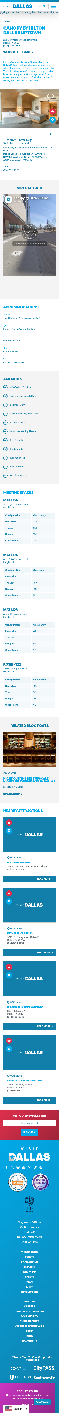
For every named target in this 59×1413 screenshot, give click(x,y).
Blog (29, 1336)
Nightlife (29, 1272)
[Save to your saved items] (52, 111)
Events (29, 1257)
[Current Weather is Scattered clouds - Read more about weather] (39, 6)
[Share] (50, 134)
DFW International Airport (17, 157)
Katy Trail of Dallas (20, 933)
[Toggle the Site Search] (46, 6)
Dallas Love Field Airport (16, 153)
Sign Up (28, 1132)
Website (9, 52)
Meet (29, 1287)
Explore (29, 1267)
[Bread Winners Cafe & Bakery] (29, 978)
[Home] (17, 6)
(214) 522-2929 (12, 45)
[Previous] (47, 96)
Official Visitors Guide (29, 1311)
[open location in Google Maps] (29, 12)
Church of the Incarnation (24, 1080)
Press (29, 1331)
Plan (29, 1282)
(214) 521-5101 (15, 1090)
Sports (29, 1277)
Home (8, 21)
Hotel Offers (29, 1292)
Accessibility (29, 1316)
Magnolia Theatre (18, 862)
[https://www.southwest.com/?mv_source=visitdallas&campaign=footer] (44, 1377)
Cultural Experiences (29, 1326)
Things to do (29, 1252)
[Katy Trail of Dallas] (29, 905)
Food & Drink (29, 1262)
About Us (29, 1301)
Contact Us (29, 1341)
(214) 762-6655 (15, 1016)
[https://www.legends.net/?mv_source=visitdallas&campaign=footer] (20, 1377)
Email (26, 52)
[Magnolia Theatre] (29, 834)
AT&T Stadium (11, 160)
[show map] (52, 120)
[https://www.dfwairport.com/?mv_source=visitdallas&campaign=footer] (20, 1368)
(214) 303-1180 (15, 943)
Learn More (37, 1398)
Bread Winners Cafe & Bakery (25, 1007)
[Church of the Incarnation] (29, 1052)
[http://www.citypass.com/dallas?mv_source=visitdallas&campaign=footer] (44, 1368)
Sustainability (29, 1321)
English (17, 1409)
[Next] (53, 96)
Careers (29, 1306)
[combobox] (16, 1409)
